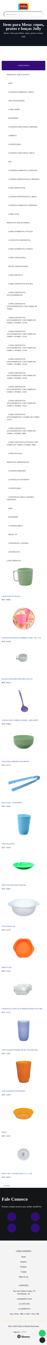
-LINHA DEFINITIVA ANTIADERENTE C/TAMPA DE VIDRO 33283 (23, 417)
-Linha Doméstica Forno (20, 249)
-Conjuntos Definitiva (19, 240)
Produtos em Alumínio (18, 223)
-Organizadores (16, 101)
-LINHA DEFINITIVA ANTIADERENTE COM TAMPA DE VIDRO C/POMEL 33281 (21, 389)
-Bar (9, 83)
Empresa (23, 1262)
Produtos (23, 1267)
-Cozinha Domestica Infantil (22, 170)
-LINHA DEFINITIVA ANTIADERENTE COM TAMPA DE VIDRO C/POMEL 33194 (21, 320)
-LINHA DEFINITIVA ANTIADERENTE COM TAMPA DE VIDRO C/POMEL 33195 (21, 333)
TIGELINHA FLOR (8, 926)
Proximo (7, 1186)
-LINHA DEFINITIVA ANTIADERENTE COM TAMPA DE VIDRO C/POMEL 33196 (21, 347)
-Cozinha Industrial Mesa (21, 153)
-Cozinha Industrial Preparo (22, 127)
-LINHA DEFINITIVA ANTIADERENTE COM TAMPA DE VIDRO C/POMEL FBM (21, 430)
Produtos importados (18, 462)
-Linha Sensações (16, 257)
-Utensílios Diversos (18, 480)
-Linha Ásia (13, 214)
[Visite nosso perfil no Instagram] (32, 1332)
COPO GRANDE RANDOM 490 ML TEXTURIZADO (20, 1050)
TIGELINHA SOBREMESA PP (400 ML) (15, 761)
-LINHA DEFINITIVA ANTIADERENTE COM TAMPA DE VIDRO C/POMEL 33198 (21, 361)
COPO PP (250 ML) (8, 844)
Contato (23, 1272)
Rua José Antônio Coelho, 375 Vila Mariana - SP (24, 1292)
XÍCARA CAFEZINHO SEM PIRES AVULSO (17, 679)
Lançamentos (14, 561)
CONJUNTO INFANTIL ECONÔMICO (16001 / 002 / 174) (21, 638)
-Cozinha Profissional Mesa (22, 197)
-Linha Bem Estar (16, 188)
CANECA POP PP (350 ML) (11, 596)
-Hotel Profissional (18, 266)
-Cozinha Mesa (15, 526)
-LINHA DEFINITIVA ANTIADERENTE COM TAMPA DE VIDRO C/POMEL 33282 (21, 403)
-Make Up (12, 534)
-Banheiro (12, 118)
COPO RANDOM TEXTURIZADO (13, 1091)
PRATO (4, 1132)
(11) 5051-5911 (24, 1304)
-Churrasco (13, 552)
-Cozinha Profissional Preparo (23, 179)
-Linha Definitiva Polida (20, 284)
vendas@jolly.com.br (24, 1299)
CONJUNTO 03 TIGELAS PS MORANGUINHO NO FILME (22, 1009)
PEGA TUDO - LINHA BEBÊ (12, 803)
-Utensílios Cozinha (18, 543)
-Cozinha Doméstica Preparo (22, 205)
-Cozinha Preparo (16, 471)
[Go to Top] (42, 1340)
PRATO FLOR (6, 967)
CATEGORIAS (23, 65)
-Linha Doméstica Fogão (20, 231)
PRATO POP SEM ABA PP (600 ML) (14, 885)
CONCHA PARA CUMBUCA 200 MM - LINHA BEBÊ (20, 720)
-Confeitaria (14, 144)
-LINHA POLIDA (14, 453)
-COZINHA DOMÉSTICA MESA (20, 92)
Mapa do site (23, 1277)
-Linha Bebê (13, 109)
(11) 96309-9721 (24, 1309)
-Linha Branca (15, 275)
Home (6, 33)
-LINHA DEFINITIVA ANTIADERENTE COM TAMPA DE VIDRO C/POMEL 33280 (21, 375)
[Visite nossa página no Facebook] (29, 1332)
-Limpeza (12, 135)
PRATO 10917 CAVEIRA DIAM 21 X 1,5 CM (17, 1173)
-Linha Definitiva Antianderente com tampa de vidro (22, 306)
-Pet (9, 162)
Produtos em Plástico (18, 75)
